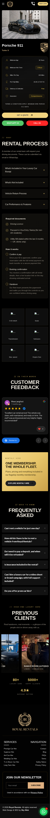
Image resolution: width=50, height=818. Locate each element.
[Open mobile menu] (3, 3)
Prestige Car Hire (9, 757)
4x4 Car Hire (7, 763)
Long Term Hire (8, 773)
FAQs (43, 763)
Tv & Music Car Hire (10, 770)
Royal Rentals (14, 815)
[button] (25, 115)
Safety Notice (40, 770)
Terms (43, 766)
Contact (42, 757)
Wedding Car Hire (9, 766)
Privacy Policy (39, 773)
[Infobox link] (33, 4)
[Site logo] (10, 4)
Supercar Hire (8, 760)
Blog (43, 760)
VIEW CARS (43, 3)
